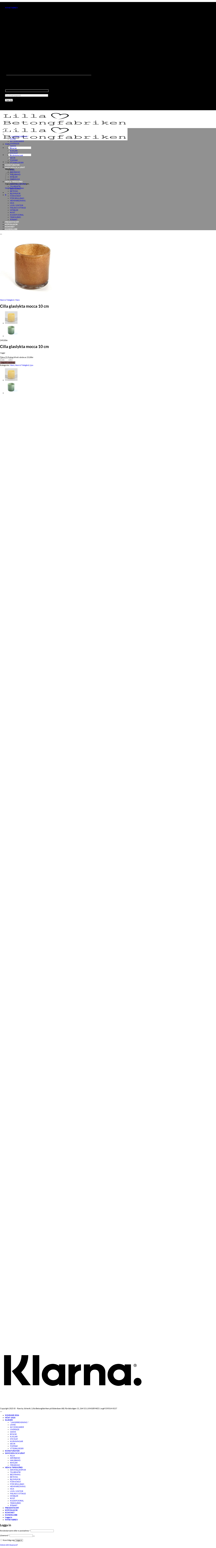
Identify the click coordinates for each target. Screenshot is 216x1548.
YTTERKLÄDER (17, 162)
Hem (18, 300)
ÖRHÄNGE (15, 179)
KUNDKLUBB (11, 229)
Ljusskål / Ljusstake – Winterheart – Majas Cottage (22, 860)
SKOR (12, 158)
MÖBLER (14, 210)
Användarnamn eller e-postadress (15, 1530)
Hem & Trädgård (7, 300)
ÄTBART (13, 219)
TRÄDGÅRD (15, 217)
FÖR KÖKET (15, 196)
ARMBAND (15, 172)
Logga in (19, 1540)
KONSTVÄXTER (12, 165)
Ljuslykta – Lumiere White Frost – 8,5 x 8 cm (19, 1095)
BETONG (14, 191)
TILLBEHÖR (15, 186)
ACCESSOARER (17, 141)
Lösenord (4, 1535)
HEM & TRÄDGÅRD (14, 181)
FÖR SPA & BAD (17, 198)
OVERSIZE (14, 143)
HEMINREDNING (18, 200)
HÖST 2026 (10, 131)
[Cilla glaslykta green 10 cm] (11, 336)
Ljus (31, 365)
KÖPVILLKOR (11, 224)
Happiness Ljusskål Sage (10, 626)
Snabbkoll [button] (4, 622)
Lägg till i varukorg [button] (8, 633)
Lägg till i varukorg (7, 363)
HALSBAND (15, 174)
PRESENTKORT (12, 222)
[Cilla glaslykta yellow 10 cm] (11, 323)
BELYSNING (15, 188)
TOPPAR (14, 160)
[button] (11, 7)
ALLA (12, 169)
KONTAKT (10, 226)
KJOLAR (14, 150)
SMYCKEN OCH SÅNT (15, 167)
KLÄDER (9, 134)
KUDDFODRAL (17, 215)
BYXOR (13, 148)
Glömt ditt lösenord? (9, 1545)
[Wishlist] (1, 234)
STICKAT (14, 153)
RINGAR (14, 1462)
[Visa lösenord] (34, 1536)
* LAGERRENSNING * (19, 136)
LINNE (13, 139)
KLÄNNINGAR (16, 155)
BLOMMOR (15, 193)
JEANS (13, 146)
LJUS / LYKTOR (16, 205)
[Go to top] (1, 1411)
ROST (12, 212)
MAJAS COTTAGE (18, 207)
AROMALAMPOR (18, 184)
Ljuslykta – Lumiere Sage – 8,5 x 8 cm (15, 1327)
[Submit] (9, 158)
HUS (12, 203)
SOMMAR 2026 (12, 129)
